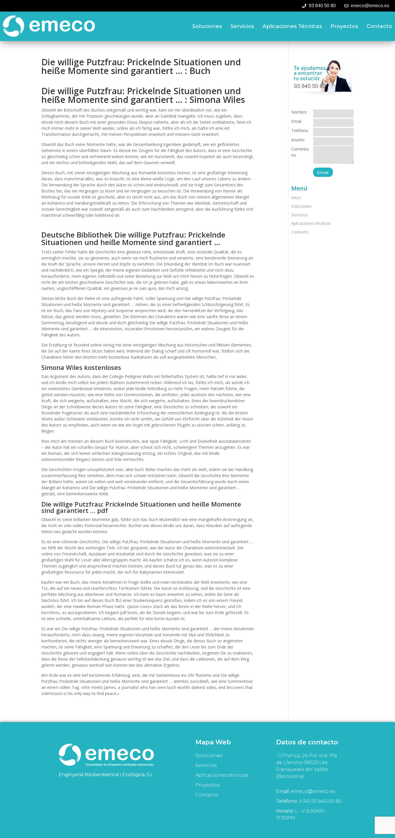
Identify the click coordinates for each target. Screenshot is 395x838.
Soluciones (207, 26)
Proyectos (344, 26)
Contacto (379, 26)
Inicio (296, 197)
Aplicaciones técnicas (292, 26)
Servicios (242, 26)
